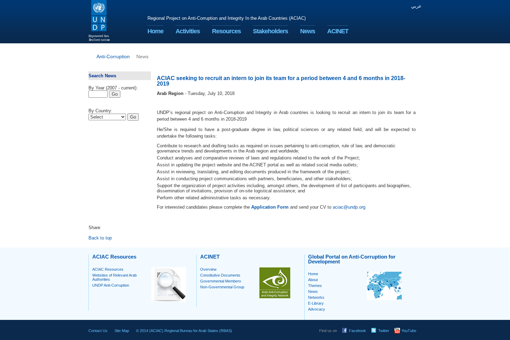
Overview (208, 269)
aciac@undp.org (349, 207)
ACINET (337, 31)
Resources (226, 31)
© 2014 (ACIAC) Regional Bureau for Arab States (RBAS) (184, 331)
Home (155, 31)
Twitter (383, 331)
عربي (416, 6)
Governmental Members (220, 281)
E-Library (316, 303)
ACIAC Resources (108, 269)
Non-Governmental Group (222, 287)
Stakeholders (270, 31)
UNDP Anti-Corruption (110, 285)
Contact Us (98, 331)
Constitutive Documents (220, 275)
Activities (188, 31)
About (313, 280)
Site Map (121, 331)
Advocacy (316, 309)
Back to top (100, 238)
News (307, 31)
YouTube (408, 331)
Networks (316, 297)
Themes (315, 286)
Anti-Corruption (113, 56)
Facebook (357, 331)
